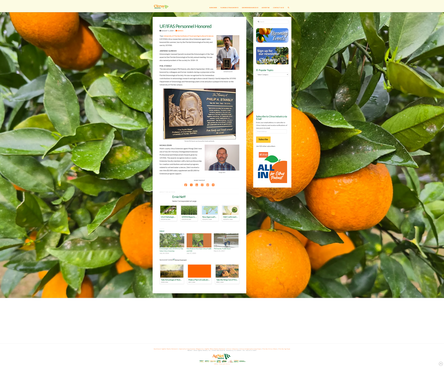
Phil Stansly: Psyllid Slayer (222, 249)
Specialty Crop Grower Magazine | (192, 349)
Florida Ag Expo (284, 349)
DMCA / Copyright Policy (222, 364)
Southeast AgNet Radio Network (166, 349)
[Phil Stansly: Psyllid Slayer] (226, 240)
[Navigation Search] (288, 6)
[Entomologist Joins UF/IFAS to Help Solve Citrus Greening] (172, 240)
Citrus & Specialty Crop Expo (250, 349)
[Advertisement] (273, 95)
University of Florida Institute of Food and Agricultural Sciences (188, 36)
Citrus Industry (232, 349)
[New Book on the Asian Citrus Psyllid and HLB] (199, 240)
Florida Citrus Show (269, 349)
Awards (180, 31)
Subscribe (263, 139)
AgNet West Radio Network (215, 349)
